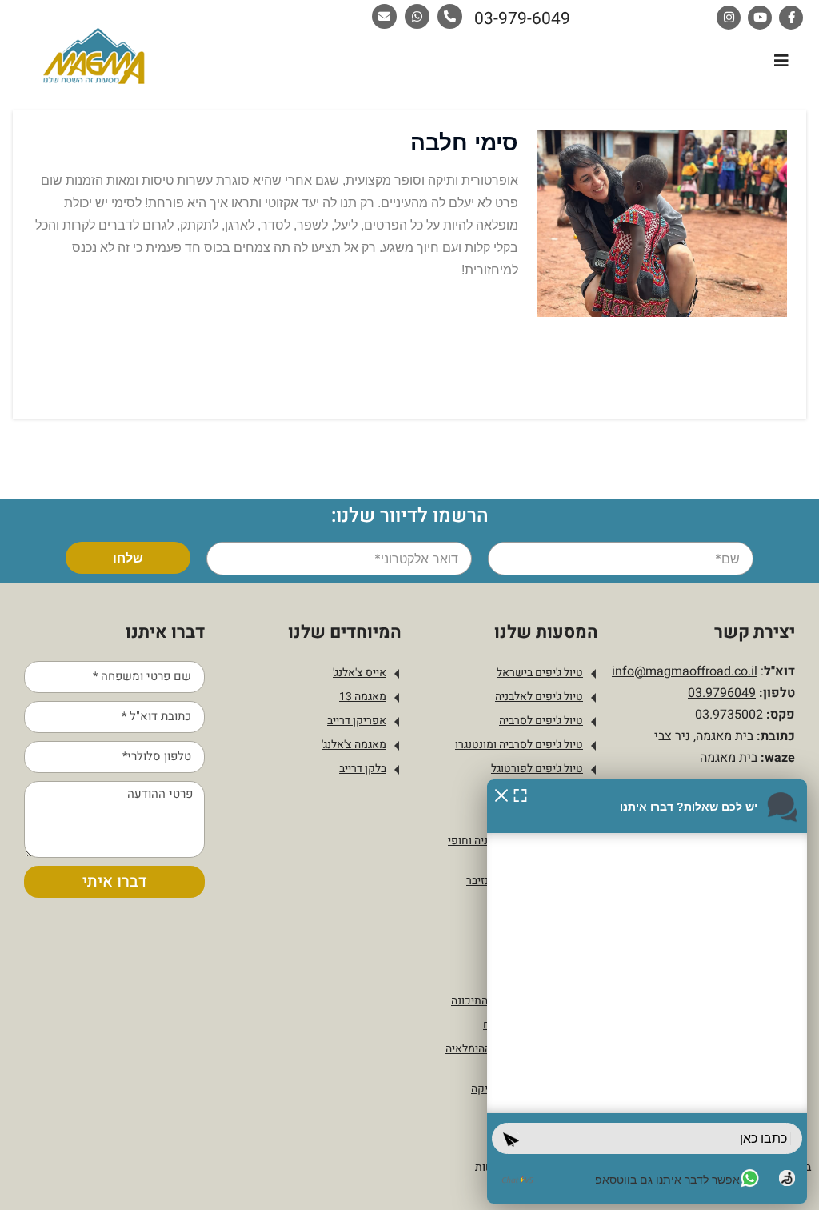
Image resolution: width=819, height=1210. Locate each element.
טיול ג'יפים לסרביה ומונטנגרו (519, 744)
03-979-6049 (522, 18)
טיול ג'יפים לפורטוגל (537, 768)
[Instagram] (729, 18)
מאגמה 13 (362, 696)
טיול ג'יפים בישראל (540, 672)
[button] (781, 60)
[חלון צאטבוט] (647, 991)
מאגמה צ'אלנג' (354, 744)
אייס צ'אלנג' (359, 672)
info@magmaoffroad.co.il (684, 671)
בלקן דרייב (362, 768)
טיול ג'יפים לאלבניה (539, 696)
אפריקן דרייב (356, 720)
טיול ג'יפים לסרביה (541, 720)
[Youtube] (760, 18)
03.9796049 (722, 693)
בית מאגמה (728, 757)
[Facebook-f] (791, 18)
